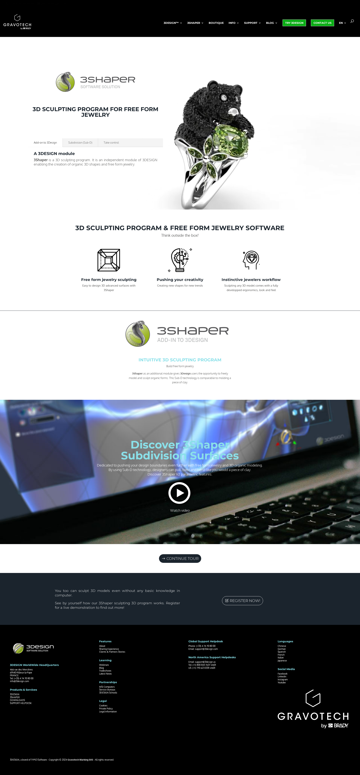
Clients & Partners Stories (112, 651)
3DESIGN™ (171, 23)
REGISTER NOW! (245, 600)
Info (232, 23)
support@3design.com (206, 649)
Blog (270, 23)
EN (341, 23)
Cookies (103, 705)
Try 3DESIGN (294, 23)
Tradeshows (105, 670)
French (281, 654)
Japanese (282, 660)
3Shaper (193, 23)
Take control (111, 142)
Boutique (216, 23)
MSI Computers (107, 686)
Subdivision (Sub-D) (80, 142)
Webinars (104, 664)
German (282, 649)
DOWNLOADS (17, 700)
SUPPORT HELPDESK (21, 703)
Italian (281, 657)
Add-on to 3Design (45, 142)
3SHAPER (15, 697)
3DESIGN (14, 694)
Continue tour (182, 558)
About (102, 646)
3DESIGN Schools (108, 692)
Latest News (105, 673)
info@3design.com (19, 681)
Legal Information (108, 711)
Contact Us (323, 23)
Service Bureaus (107, 689)
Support (250, 23)
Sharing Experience (109, 649)
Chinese (282, 646)
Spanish (282, 651)
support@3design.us (205, 661)
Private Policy (106, 708)
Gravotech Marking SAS (80, 759)
